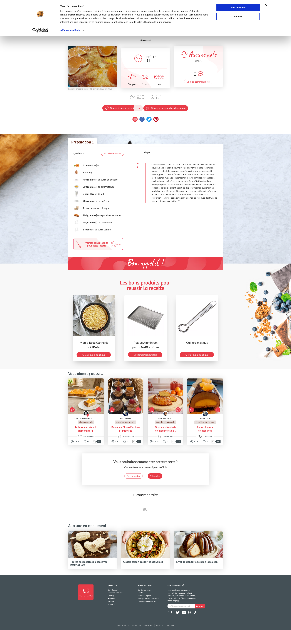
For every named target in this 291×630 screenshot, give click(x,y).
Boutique (111, 598)
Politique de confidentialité (148, 598)
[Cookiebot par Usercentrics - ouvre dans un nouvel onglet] (40, 30)
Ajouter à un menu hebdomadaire (168, 107)
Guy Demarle (113, 590)
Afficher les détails (70, 30)
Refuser (238, 16)
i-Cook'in (111, 604)
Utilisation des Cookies (147, 601)
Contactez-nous (144, 590)
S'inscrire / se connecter (129, 625)
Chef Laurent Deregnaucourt (86, 418)
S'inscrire (155, 476)
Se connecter (133, 476)
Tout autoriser (238, 7)
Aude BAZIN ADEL (165, 418)
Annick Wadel (125, 418)
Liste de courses (114, 153)
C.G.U (140, 593)
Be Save (111, 601)
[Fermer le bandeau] (266, 5)
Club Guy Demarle (115, 593)
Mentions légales (144, 595)
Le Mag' (111, 595)
